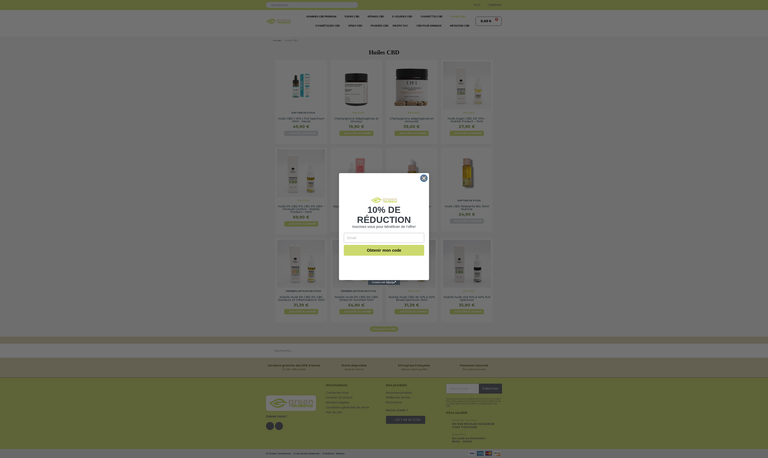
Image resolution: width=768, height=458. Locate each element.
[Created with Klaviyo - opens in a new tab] (384, 282)
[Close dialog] (423, 178)
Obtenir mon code (384, 250)
